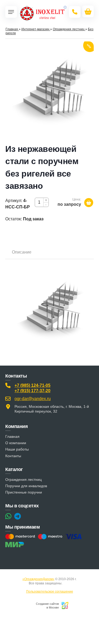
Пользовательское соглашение (49, 591)
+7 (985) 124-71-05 (32, 385)
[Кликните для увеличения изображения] (49, 90)
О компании (15, 443)
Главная (12, 436)
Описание (21, 252)
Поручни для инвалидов (26, 486)
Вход (66, 583)
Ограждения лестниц (23, 479)
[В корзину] (89, 203)
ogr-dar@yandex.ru (33, 398)
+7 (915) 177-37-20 (32, 390)
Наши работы (17, 449)
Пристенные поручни (23, 492)
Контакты (13, 456)
